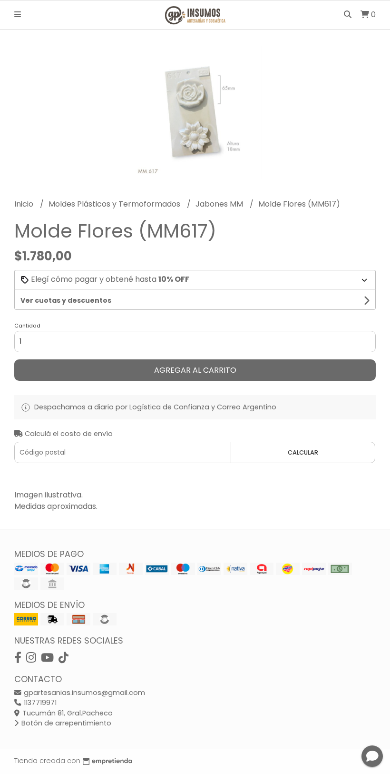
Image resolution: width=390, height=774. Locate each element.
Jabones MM (220, 203)
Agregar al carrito (195, 370)
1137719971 (39, 702)
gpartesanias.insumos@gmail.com (83, 692)
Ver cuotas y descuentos (65, 300)
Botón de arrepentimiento (65, 723)
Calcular (303, 452)
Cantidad (27, 325)
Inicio (24, 203)
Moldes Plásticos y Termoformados (115, 203)
